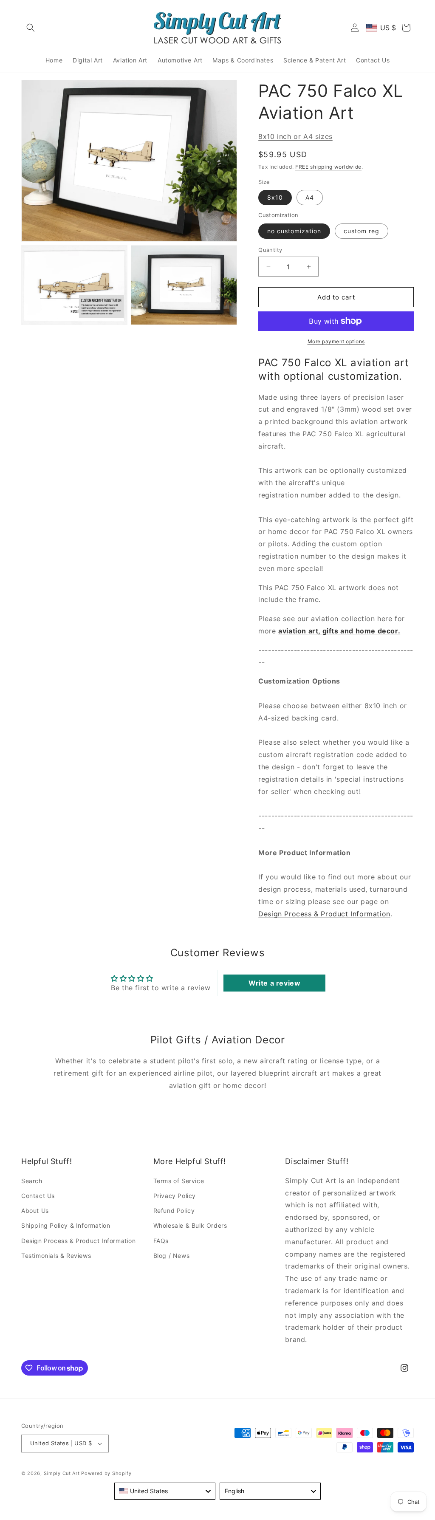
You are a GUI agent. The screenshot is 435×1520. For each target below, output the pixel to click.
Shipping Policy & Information (65, 1225)
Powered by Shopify (106, 1473)
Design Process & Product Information (324, 914)
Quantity (270, 249)
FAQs (161, 1240)
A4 (309, 197)
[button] (30, 27)
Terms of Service (178, 1180)
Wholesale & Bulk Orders (190, 1225)
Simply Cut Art (62, 1473)
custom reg (361, 230)
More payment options (336, 341)
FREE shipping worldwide (328, 167)
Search (31, 1180)
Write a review (274, 983)
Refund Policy (174, 1210)
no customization (294, 230)
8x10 (275, 197)
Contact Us (38, 1195)
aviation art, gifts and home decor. (339, 631)
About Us (35, 1210)
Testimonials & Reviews (56, 1255)
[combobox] (164, 1491)
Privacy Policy (174, 1195)
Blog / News (171, 1255)
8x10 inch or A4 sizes (295, 136)
